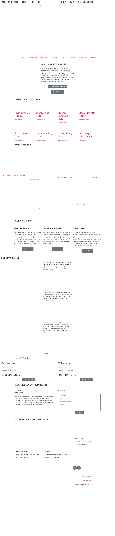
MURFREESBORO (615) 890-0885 (21, 2)
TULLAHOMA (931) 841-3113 (75, 2)
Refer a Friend (87, 476)
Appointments (82, 57)
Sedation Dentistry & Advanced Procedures (14, 215)
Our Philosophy (32, 57)
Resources (93, 57)
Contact (64, 57)
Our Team (22, 57)
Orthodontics (54, 57)
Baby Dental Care (92, 177)
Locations (72, 57)
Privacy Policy (87, 480)
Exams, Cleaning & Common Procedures (13, 175)
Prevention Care (35, 179)
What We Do (43, 57)
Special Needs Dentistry (65, 177)
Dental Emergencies (45, 209)
